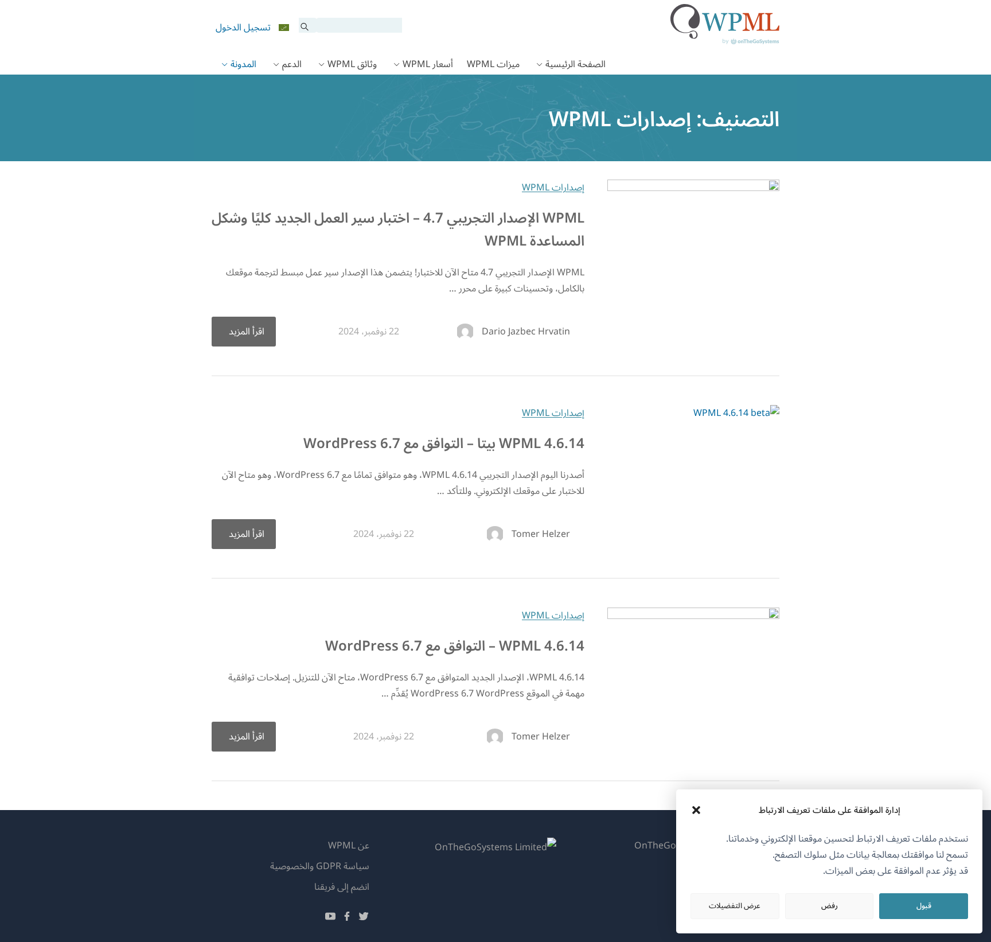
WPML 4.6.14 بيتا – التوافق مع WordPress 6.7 (443, 443)
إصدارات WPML (553, 187)
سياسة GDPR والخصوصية (319, 866)
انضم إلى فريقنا (341, 887)
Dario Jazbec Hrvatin (526, 331)
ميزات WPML (493, 64)
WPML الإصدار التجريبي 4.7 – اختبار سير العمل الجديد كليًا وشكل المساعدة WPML (398, 230)
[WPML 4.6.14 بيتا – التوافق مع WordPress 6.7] (736, 413)
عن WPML (348, 845)
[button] (696, 810)
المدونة (243, 64)
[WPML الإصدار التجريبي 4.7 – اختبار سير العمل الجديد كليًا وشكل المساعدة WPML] (693, 188)
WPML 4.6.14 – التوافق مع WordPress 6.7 (454, 646)
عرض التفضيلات (734, 906)
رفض (829, 906)
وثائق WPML (352, 64)
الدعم (292, 64)
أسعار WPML (428, 64)
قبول (923, 906)
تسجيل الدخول (243, 27)
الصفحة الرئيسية (575, 64)
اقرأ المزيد (246, 331)
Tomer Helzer (541, 534)
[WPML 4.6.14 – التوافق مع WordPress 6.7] (693, 616)
